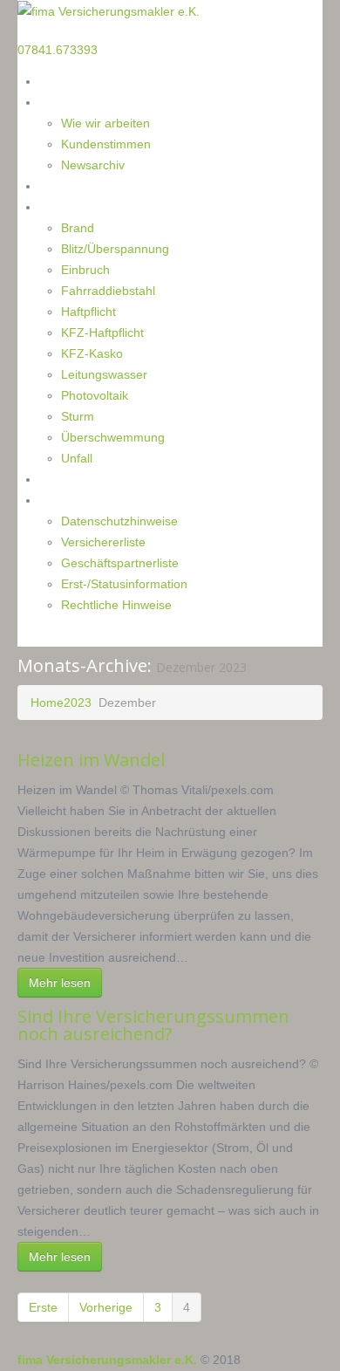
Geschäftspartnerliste (120, 563)
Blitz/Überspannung (115, 249)
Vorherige (106, 1307)
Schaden (63, 206)
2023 (78, 702)
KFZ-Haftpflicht (102, 332)
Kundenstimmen (106, 144)
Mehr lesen (60, 983)
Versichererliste (103, 542)
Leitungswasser (104, 374)
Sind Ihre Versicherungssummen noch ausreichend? (153, 1024)
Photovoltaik (94, 395)
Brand (77, 228)
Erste (43, 1307)
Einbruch (85, 270)
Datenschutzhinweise (119, 521)
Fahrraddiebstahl (108, 291)
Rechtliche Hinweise (116, 605)
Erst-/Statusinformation (124, 584)
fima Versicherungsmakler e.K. (107, 1360)
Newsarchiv (93, 165)
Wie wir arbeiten (105, 123)
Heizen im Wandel (91, 759)
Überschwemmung (113, 437)
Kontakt (61, 478)
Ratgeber (65, 185)
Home (56, 80)
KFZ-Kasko (92, 353)
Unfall (76, 458)
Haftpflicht (88, 312)
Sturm (77, 416)
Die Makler (69, 101)
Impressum (71, 499)
